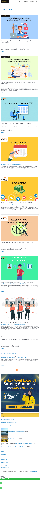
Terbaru (2, 413)
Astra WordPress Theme (33, 471)
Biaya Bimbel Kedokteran (5, 467)
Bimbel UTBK (3, 451)
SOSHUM (13, 357)
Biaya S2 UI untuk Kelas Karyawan (13, 438)
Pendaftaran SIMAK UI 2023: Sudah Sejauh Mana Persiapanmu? (17, 123)
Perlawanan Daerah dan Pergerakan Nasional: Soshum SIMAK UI (17, 356)
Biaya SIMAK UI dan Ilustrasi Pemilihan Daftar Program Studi (16, 202)
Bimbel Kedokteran (4, 459)
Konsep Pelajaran (3, 85)
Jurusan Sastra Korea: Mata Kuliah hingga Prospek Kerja (9, 425)
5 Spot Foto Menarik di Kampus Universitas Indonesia (16, 431)
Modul (8, 85)
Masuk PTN (22, 283)
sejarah (16, 357)
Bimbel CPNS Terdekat (4, 465)
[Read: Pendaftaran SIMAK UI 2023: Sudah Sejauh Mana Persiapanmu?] (19, 109)
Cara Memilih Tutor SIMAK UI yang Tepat (7, 419)
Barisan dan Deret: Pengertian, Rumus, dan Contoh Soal (23, 443)
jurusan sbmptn (17, 283)
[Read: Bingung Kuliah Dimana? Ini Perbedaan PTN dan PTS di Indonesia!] (19, 268)
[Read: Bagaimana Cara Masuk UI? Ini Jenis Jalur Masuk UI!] (20, 308)
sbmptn (14, 324)
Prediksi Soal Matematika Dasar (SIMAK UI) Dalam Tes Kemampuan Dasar (20, 339)
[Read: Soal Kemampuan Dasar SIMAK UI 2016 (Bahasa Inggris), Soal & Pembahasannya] (19, 26)
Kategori (2, 416)
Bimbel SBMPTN (3, 456)
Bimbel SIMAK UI (3, 457)
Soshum (22, 357)
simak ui (16, 324)
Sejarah (10, 357)
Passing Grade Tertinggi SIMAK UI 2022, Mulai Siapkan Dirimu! (17, 242)
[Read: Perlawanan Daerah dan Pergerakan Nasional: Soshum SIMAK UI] (8, 353)
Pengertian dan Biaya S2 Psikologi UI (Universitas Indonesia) (17, 446)
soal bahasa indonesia (15, 85)
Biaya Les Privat (3, 454)
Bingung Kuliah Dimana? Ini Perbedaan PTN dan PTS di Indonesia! (17, 282)
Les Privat (2, 448)
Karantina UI (3, 449)
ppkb (11, 324)
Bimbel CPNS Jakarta (4, 462)
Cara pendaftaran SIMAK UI (18, 124)
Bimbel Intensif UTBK (4, 464)
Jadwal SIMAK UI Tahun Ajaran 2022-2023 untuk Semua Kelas (16, 163)
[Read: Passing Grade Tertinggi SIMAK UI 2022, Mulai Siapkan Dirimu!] (19, 228)
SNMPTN (19, 324)
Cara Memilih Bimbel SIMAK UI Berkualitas (7, 424)
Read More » (3, 51)
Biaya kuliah (13, 283)
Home (20, 1)
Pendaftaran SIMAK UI (26, 124)
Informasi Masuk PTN (6, 124)
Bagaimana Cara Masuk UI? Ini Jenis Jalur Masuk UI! (14, 322)
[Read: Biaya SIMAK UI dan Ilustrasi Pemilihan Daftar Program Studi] (19, 188)
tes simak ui (22, 85)
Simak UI (10, 85)
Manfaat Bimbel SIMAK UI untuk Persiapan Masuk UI (9, 422)
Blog (36, 1)
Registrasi (32, 1)
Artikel (2, 124)
